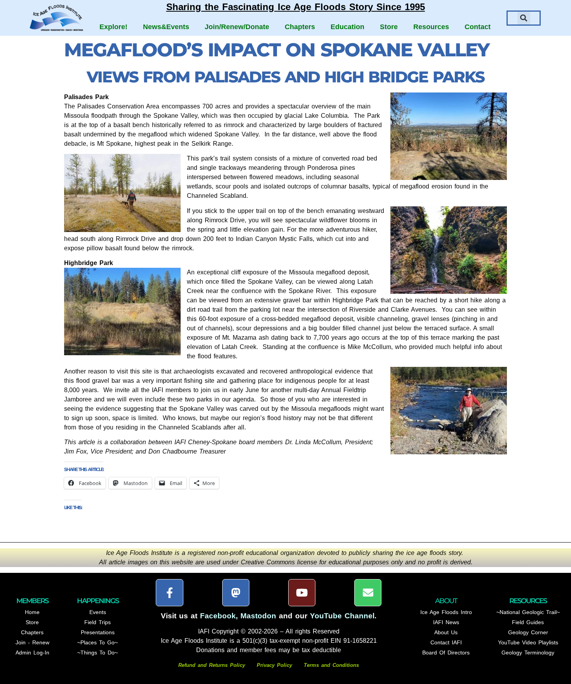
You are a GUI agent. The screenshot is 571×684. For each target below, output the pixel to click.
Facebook (218, 616)
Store (389, 27)
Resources (431, 27)
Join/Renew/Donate (237, 27)
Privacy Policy (274, 665)
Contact (478, 27)
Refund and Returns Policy (212, 665)
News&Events (166, 27)
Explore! (113, 27)
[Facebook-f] (169, 592)
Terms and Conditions (331, 665)
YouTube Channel (342, 616)
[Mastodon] (235, 592)
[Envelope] (367, 592)
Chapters (300, 27)
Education (347, 27)
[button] (523, 18)
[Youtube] (301, 592)
